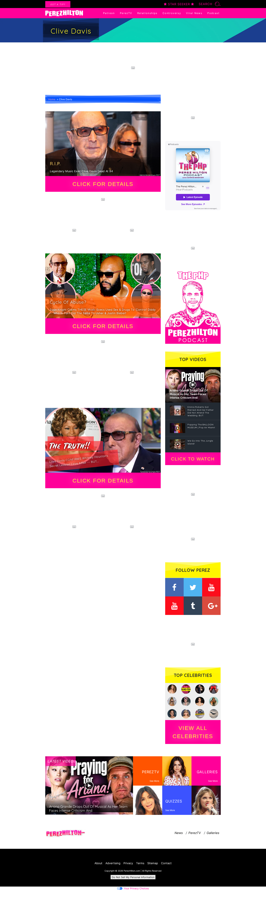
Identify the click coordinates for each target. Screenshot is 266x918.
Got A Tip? (57, 4)
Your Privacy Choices (136, 888)
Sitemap (152, 863)
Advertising (112, 863)
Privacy (128, 863)
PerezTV (126, 13)
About (98, 863)
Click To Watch (193, 458)
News (179, 833)
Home (51, 99)
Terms (140, 863)
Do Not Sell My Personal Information (133, 877)
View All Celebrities (193, 732)
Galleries (213, 833)
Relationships (147, 13)
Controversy (172, 13)
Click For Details (103, 184)
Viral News (194, 13)
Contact (166, 863)
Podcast (213, 13)
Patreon (109, 13)
